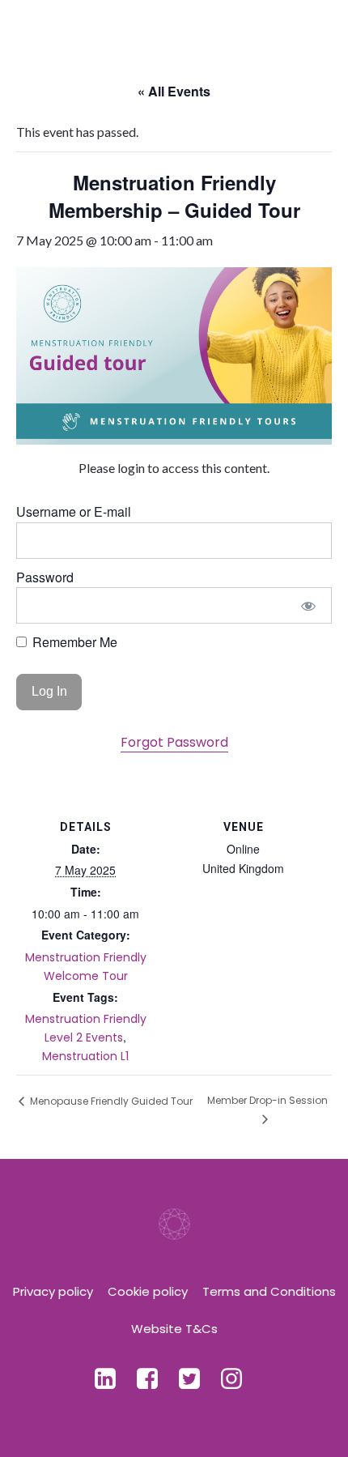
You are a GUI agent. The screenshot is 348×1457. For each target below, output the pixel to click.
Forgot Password (174, 742)
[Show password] (309, 605)
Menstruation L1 (85, 1056)
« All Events (174, 91)
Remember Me (73, 642)
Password (45, 577)
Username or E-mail (73, 511)
